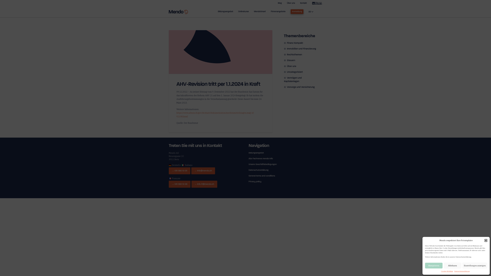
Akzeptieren (433, 265)
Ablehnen (452, 265)
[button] (486, 240)
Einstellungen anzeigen (475, 265)
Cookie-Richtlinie (447, 271)
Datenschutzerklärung (462, 271)
